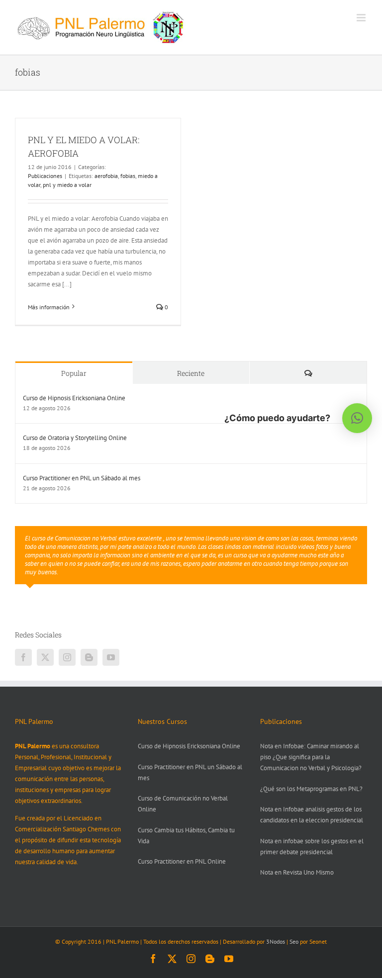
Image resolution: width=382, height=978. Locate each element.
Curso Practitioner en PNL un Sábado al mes (81, 478)
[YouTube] (110, 657)
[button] (357, 418)
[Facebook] (23, 657)
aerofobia (106, 175)
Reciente (190, 373)
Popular (74, 373)
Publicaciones (45, 175)
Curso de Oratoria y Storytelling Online (75, 438)
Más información (49, 307)
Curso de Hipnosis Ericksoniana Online (74, 398)
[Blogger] (89, 657)
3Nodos (275, 941)
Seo (293, 941)
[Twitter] (45, 657)
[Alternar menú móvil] (362, 17)
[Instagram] (67, 657)
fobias (127, 175)
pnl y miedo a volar (67, 184)
